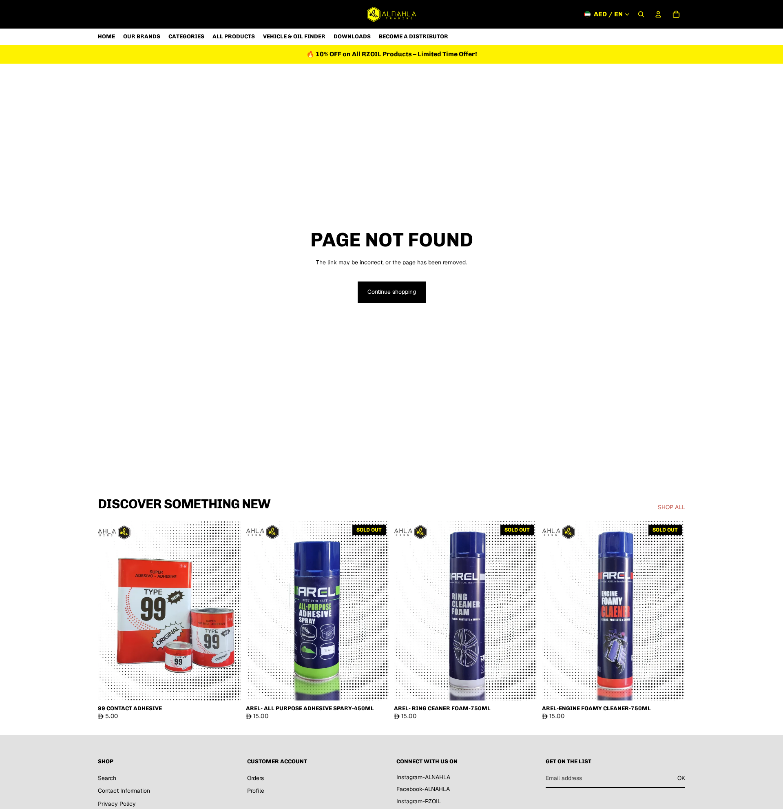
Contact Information (124, 791)
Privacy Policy (117, 803)
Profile (255, 791)
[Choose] (228, 687)
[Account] (658, 14)
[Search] (641, 14)
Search (107, 778)
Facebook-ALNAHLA (423, 789)
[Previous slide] (110, 611)
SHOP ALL (671, 507)
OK (681, 778)
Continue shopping (391, 291)
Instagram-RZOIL (418, 801)
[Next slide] (229, 611)
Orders (255, 778)
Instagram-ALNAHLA (423, 777)
